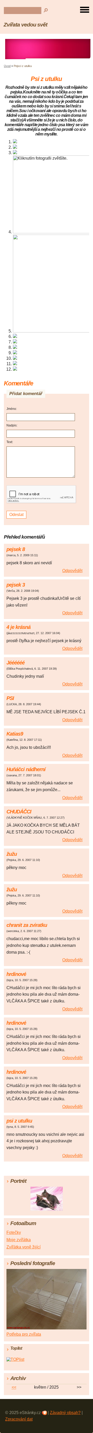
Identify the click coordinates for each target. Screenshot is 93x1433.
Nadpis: (11, 425)
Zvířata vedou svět (25, 25)
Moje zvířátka (18, 1240)
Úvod (7, 65)
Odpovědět (72, 570)
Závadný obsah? (65, 1412)
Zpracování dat (19, 1419)
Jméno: (11, 409)
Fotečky (13, 1232)
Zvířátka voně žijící (23, 1247)
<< (14, 1387)
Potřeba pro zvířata (23, 1334)
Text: (9, 442)
